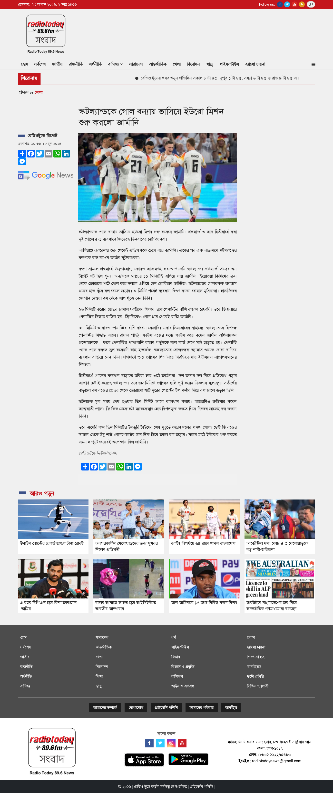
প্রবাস (251, 637)
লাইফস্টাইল (229, 64)
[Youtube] (182, 743)
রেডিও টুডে (142, 786)
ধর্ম (173, 637)
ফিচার (175, 656)
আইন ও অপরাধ (182, 686)
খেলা (177, 64)
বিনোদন (193, 64)
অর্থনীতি (95, 64)
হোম (26, 64)
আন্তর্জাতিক (157, 64)
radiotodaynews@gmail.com (276, 761)
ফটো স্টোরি (255, 676)
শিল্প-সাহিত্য (256, 656)
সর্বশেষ (40, 64)
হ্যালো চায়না (255, 64)
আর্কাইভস (254, 666)
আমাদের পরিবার (202, 707)
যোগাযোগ (136, 707)
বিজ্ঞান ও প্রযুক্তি (182, 666)
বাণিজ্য (25, 686)
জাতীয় (57, 64)
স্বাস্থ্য (210, 64)
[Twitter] (160, 743)
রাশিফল (177, 676)
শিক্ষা (99, 676)
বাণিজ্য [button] (114, 64)
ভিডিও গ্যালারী (257, 686)
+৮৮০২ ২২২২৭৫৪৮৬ (274, 754)
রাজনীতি (76, 64)
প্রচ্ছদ (24, 92)
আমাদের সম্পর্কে (105, 707)
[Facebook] (149, 743)
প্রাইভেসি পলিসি (166, 707)
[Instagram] (171, 743)
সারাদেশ (136, 64)
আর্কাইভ (231, 707)
